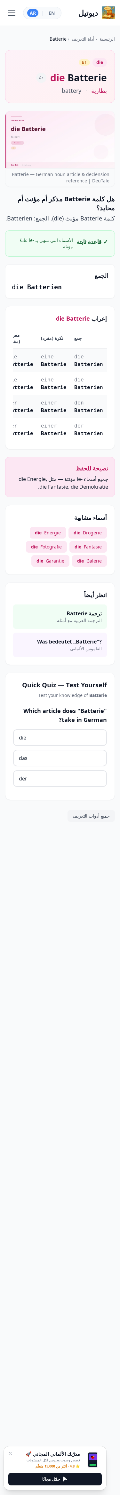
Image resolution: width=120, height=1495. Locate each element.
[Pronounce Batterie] (41, 78)
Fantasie (88, 547)
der (23, 778)
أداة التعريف (83, 39)
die (22, 737)
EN (52, 13)
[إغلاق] (10, 1453)
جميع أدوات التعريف (91, 816)
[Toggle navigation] (11, 12)
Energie (48, 533)
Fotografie (46, 547)
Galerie (89, 561)
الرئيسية (107, 39)
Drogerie (88, 533)
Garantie (50, 561)
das (23, 758)
